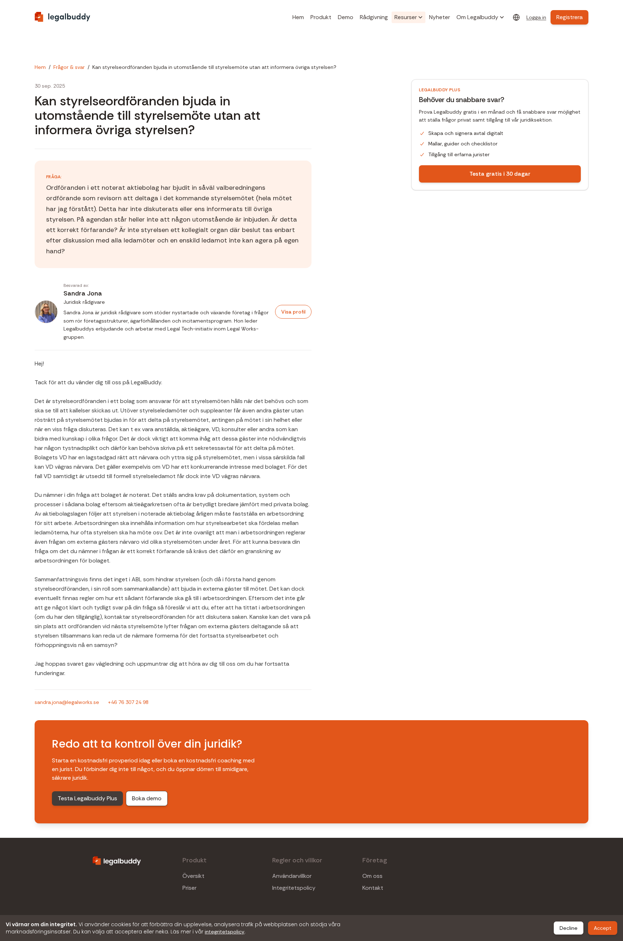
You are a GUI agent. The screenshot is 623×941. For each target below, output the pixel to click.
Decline (569, 928)
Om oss (372, 876)
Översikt (193, 876)
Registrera (569, 17)
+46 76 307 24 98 (128, 702)
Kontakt (372, 888)
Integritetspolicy (293, 888)
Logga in (536, 17)
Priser (189, 888)
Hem (298, 17)
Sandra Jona (82, 293)
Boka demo (147, 798)
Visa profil (293, 311)
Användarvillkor (292, 876)
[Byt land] (516, 17)
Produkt (320, 17)
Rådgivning (374, 17)
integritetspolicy (224, 931)
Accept (602, 928)
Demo (345, 17)
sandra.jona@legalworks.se (67, 702)
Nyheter (439, 17)
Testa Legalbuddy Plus (87, 798)
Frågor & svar (69, 67)
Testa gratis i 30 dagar (499, 174)
